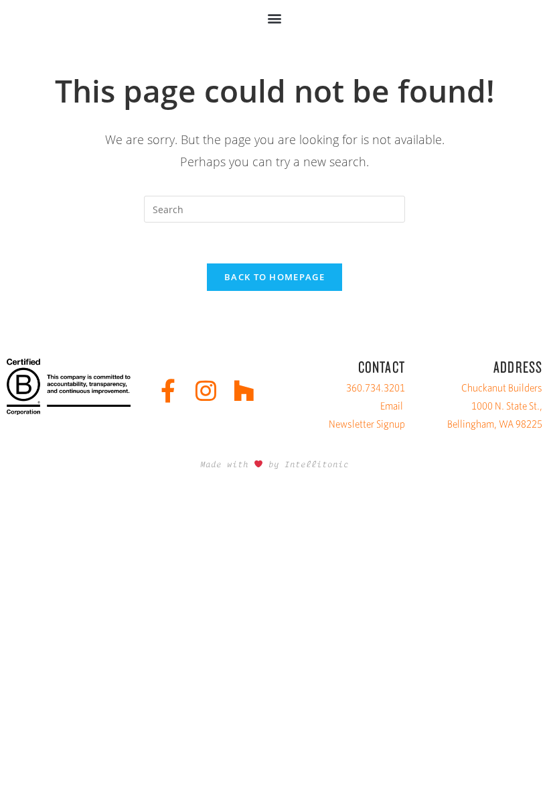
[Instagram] (206, 390)
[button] (275, 18)
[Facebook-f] (167, 390)
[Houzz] (244, 390)
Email (391, 406)
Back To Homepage (274, 277)
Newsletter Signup (367, 424)
